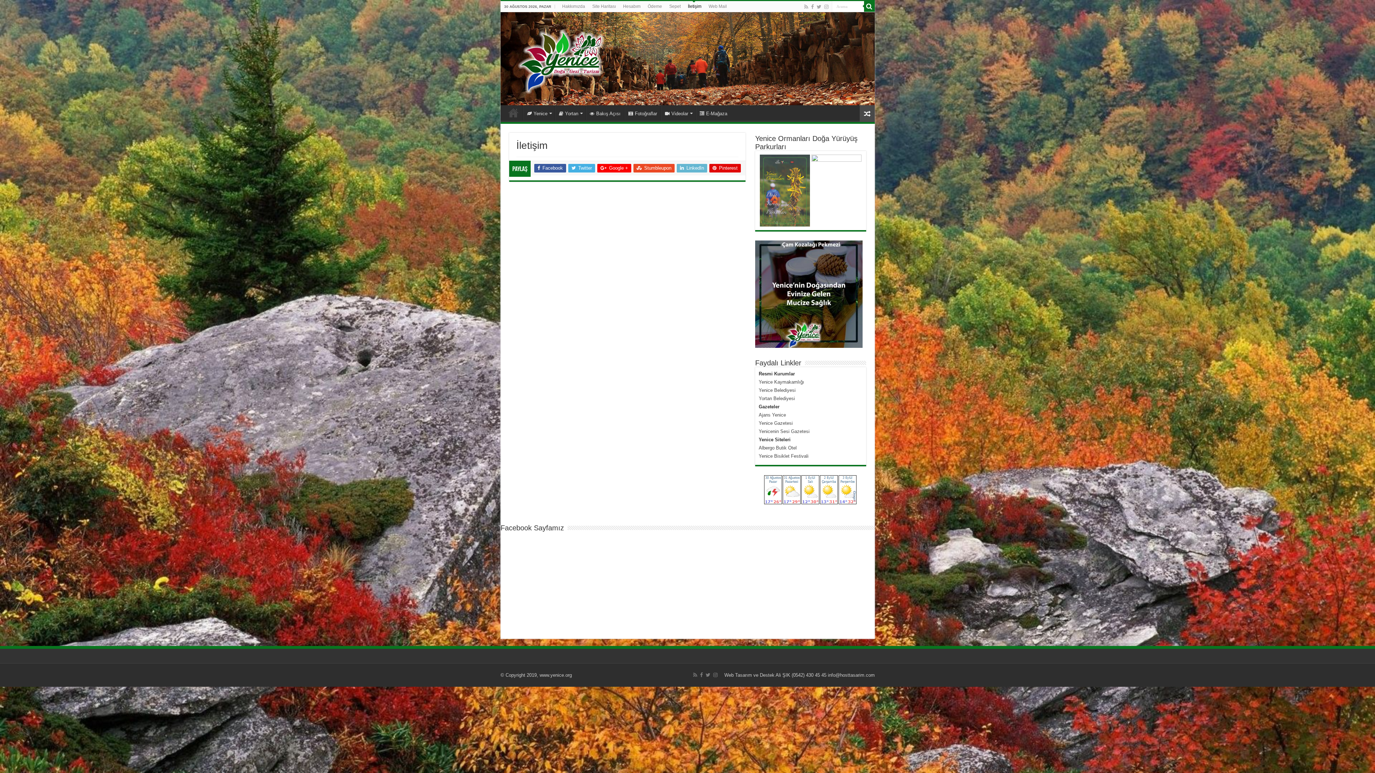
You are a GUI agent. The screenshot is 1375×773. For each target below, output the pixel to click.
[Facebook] (812, 7)
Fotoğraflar (646, 113)
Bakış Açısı (608, 113)
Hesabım (632, 6)
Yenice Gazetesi (776, 423)
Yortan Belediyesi (777, 398)
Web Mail (718, 6)
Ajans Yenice (772, 415)
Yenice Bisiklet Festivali (784, 456)
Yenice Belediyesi (777, 390)
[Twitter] (819, 7)
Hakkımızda (573, 6)
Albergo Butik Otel (778, 448)
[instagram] (826, 7)
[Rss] (806, 7)
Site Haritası (604, 6)
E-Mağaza (716, 113)
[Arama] (869, 6)
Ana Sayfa (513, 112)
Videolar (679, 113)
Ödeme (655, 6)
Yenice (540, 113)
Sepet (675, 6)
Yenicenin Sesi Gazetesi (784, 431)
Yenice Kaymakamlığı (781, 382)
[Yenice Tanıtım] (688, 58)
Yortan (571, 113)
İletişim (694, 6)
